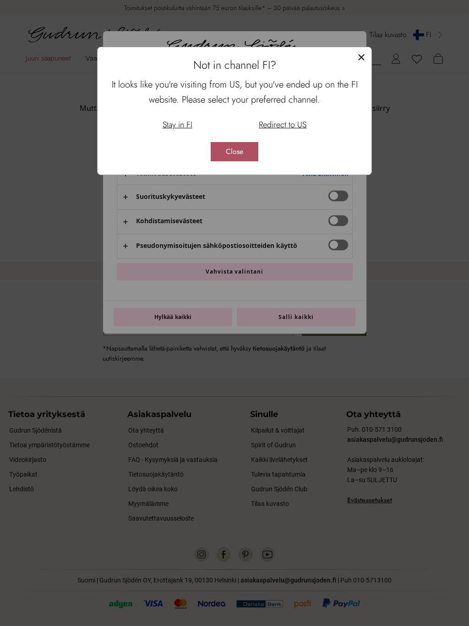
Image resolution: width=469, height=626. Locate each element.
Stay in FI (177, 125)
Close (234, 151)
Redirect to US (282, 125)
